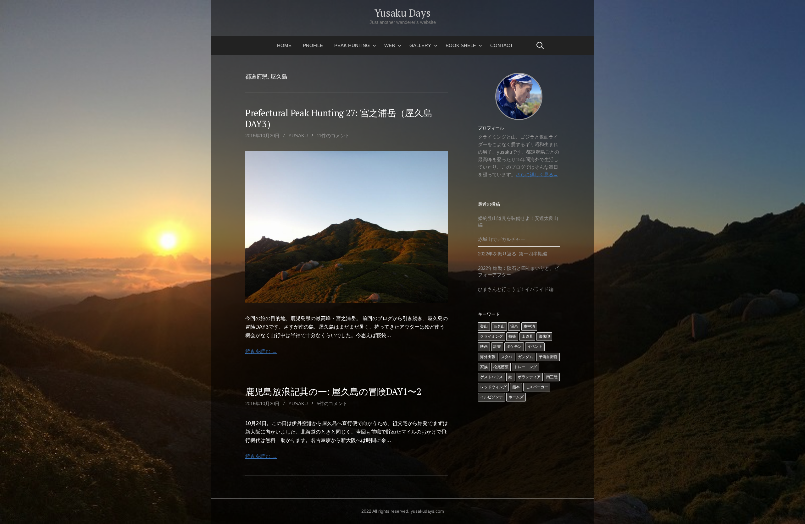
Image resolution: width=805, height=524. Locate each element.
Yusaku (298, 135)
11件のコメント (333, 135)
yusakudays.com (427, 511)
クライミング (491, 336)
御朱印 (544, 336)
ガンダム (525, 357)
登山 (484, 326)
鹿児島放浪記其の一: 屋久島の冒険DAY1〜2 (333, 391)
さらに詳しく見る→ (537, 174)
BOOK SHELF (461, 45)
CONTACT (501, 45)
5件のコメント (332, 403)
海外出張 (487, 357)
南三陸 (552, 377)
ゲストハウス (491, 377)
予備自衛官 (548, 357)
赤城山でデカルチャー (501, 239)
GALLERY (420, 45)
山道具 (527, 336)
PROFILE (313, 45)
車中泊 (529, 326)
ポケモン (514, 346)
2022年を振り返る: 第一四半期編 (512, 253)
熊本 (516, 387)
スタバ (506, 357)
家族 (484, 367)
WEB (389, 45)
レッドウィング (493, 387)
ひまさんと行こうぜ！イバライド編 (515, 289)
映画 (484, 346)
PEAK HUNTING (352, 45)
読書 (497, 346)
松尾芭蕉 (500, 367)
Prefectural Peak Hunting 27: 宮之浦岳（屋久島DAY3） (338, 118)
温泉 (514, 326)
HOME (284, 45)
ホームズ (516, 397)
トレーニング (525, 367)
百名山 (499, 326)
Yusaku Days (402, 12)
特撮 (512, 336)
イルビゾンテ (491, 397)
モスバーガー (536, 387)
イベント (534, 346)
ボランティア (529, 377)
